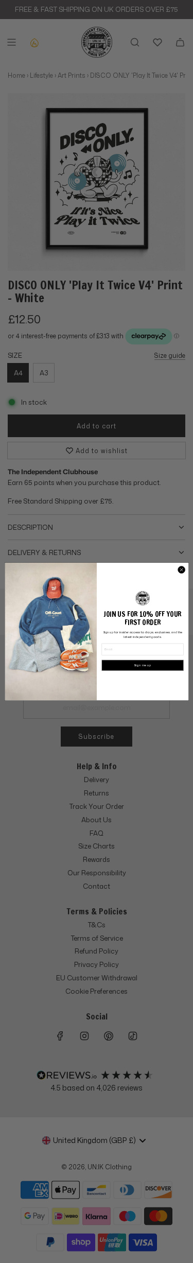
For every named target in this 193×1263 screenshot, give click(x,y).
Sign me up (142, 665)
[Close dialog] (181, 569)
